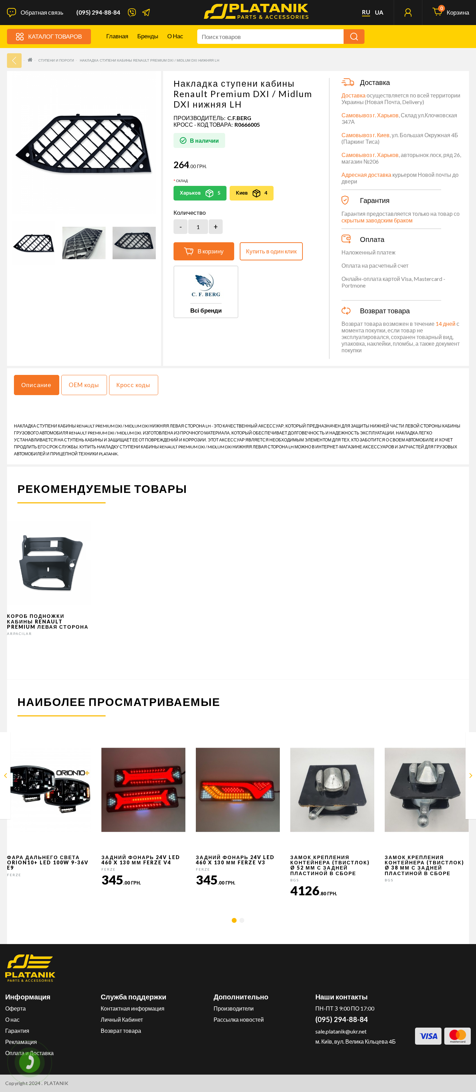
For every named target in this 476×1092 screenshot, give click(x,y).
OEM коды (84, 384)
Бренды (147, 36)
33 (14, 60)
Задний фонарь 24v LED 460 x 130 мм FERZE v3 (235, 859)
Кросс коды (133, 384)
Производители (234, 1008)
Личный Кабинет (122, 1019)
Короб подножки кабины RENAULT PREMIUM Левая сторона (48, 621)
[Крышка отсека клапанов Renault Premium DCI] (5, 776)
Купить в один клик (271, 251)
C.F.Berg (239, 118)
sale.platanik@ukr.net (341, 1031)
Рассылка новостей (239, 1019)
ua (379, 12)
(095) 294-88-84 (98, 12)
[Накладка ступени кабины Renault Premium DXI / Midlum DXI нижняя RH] (471, 776)
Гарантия (17, 1030)
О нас (175, 36)
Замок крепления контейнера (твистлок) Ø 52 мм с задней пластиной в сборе (330, 865)
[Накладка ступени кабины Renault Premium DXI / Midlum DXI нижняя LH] (33, 243)
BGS (294, 880)
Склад (182, 181)
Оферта (15, 1008)
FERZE (14, 875)
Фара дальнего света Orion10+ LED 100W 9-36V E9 (48, 862)
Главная (117, 36)
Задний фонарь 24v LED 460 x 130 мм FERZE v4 (140, 859)
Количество (190, 212)
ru (366, 12)
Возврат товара (121, 1030)
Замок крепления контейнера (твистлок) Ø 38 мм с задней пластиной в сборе (424, 865)
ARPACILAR (19, 633)
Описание (36, 384)
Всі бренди (206, 310)
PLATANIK (56, 1083)
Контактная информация (132, 1008)
